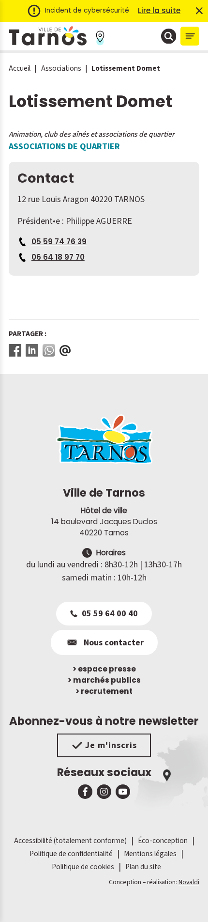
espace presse (104, 669)
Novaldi (188, 882)
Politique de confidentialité (71, 853)
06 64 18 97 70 (58, 257)
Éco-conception (163, 840)
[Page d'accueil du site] (104, 439)
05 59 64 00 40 (110, 614)
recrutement (104, 691)
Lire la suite (159, 10)
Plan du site (143, 866)
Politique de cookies (83, 866)
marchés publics (104, 680)
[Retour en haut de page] (187, 901)
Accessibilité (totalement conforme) (70, 840)
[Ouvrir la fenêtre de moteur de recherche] (169, 36)
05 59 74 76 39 (59, 241)
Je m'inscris (111, 745)
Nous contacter (114, 643)
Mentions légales (150, 853)
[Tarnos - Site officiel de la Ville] (48, 36)
